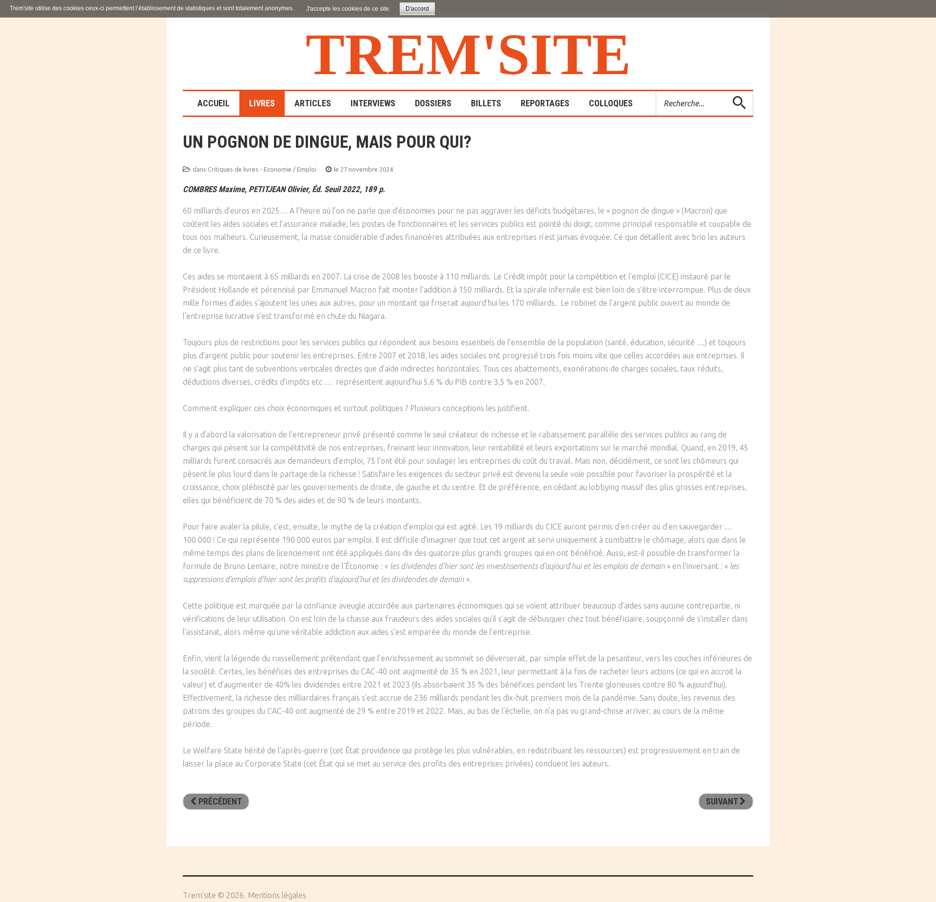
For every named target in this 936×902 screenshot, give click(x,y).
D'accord (417, 8)
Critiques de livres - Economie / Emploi (262, 169)
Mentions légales (277, 895)
